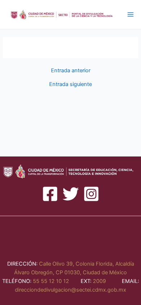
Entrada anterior (70, 70)
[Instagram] (91, 194)
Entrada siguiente (70, 84)
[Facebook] (50, 194)
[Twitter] (71, 194)
